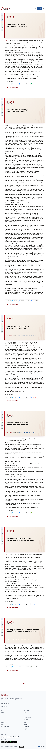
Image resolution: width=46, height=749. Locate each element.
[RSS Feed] (18, 737)
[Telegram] (13, 737)
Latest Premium (4, 714)
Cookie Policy (26, 729)
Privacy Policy (26, 726)
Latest (2, 712)
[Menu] (44, 8)
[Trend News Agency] (4, 695)
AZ (41, 746)
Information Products (5, 726)
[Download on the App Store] (5, 742)
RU (43, 746)
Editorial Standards (27, 717)
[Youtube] (10, 737)
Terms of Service (27, 724)
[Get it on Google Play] (13, 742)
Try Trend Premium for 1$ (13, 87)
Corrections (26, 719)
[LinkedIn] (16, 737)
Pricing (2, 724)
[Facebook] (5, 737)
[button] (2, 14)
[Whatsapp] (2, 737)
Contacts (25, 715)
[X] (8, 737)
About (25, 712)
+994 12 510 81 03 (4, 704)
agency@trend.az (4, 706)
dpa (6, 40)
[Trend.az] (5, 8)
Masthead (26, 714)
